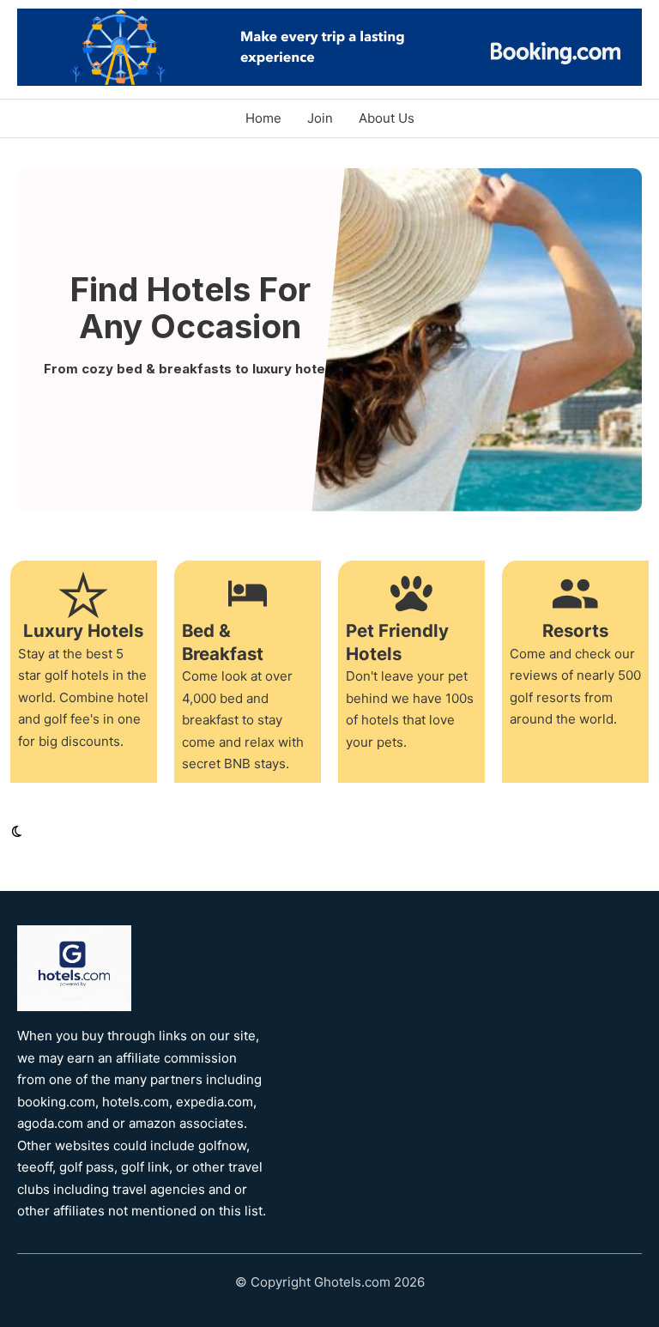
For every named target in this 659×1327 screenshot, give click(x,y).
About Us (386, 118)
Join (320, 118)
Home (263, 118)
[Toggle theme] (16, 832)
